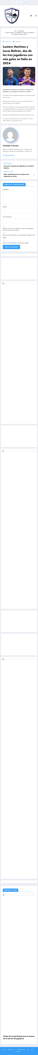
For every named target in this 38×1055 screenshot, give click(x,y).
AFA (28, 1049)
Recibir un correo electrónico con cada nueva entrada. (16, 243)
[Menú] (31, 15)
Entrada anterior (8, 163)
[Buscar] (36, 15)
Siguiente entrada (8, 171)
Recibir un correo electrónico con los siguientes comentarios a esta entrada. (19, 236)
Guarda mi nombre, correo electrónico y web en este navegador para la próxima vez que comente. (18, 229)
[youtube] (25, 2)
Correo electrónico (7, 217)
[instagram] (21, 2)
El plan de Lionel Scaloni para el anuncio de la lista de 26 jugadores (18, 1037)
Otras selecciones (20, 1049)
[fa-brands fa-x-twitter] (16, 2)
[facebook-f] (12, 2)
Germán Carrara (8, 41)
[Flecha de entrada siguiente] (33, 175)
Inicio (4, 1049)
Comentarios (6, 189)
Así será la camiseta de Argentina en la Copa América (18, 167)
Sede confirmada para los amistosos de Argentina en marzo (16, 175)
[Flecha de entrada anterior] (33, 166)
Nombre (5, 207)
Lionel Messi (17, 1051)
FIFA (32, 1049)
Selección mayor (11, 1049)
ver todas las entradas (8, 155)
